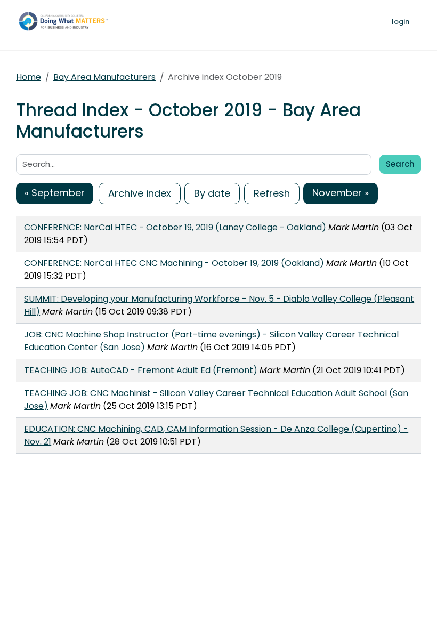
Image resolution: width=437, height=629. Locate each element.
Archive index (139, 193)
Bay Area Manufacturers (104, 77)
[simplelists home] (66, 21)
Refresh (272, 193)
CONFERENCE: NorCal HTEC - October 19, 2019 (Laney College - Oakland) (175, 227)
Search (400, 164)
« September (55, 192)
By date (212, 193)
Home (28, 77)
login (400, 22)
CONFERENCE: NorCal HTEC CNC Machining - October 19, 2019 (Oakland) (174, 263)
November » (340, 192)
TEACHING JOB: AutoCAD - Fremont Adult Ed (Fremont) (140, 370)
